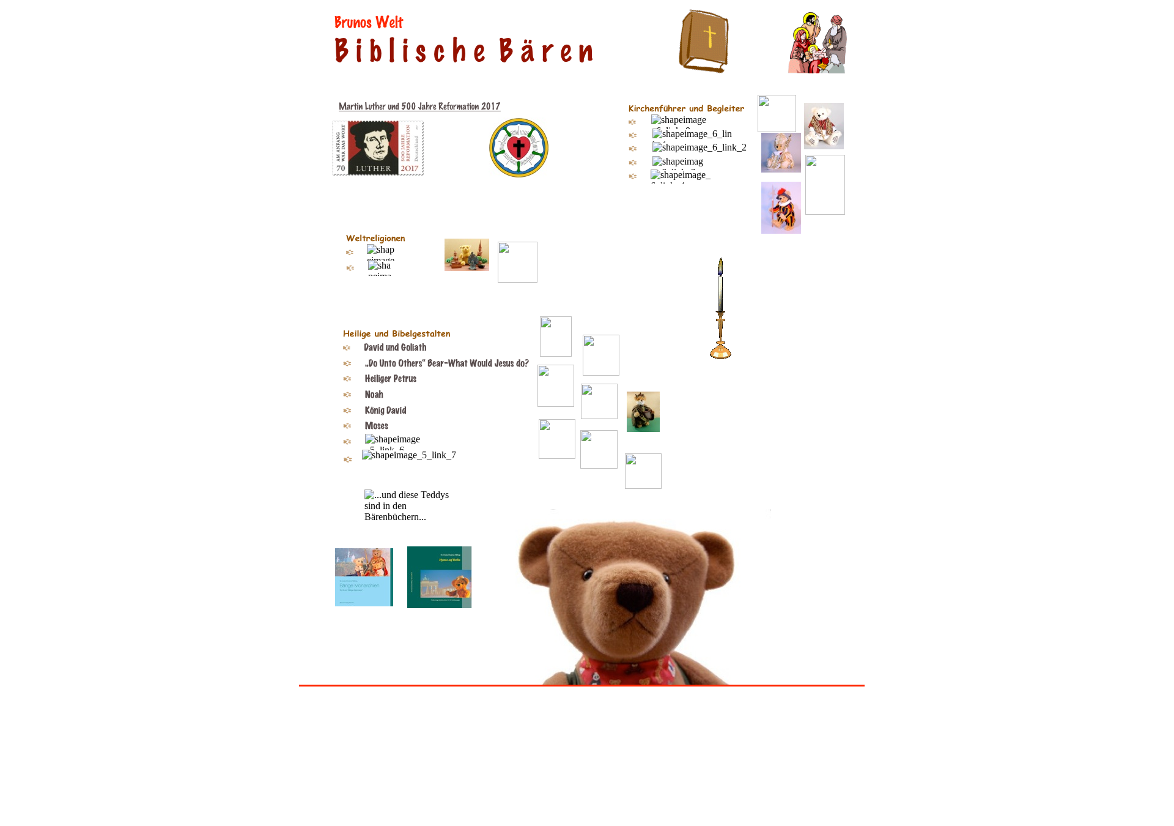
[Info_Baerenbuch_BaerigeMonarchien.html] (364, 603)
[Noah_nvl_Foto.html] (599, 416)
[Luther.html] (777, 129)
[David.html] (643, 428)
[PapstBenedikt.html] (824, 146)
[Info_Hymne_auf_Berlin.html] (439, 605)
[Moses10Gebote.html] (557, 455)
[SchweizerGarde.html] (781, 230)
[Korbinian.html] (825, 211)
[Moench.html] (517, 279)
